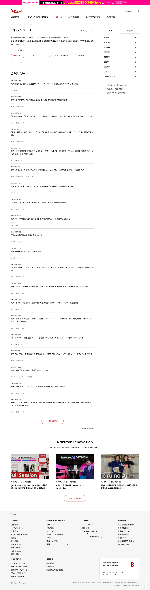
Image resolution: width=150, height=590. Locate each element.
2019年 (106, 72)
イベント (49, 538)
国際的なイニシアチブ (19, 570)
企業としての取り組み (54, 534)
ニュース (58, 17)
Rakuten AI (16, 551)
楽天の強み (15, 548)
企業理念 (14, 525)
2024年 (107, 47)
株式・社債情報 (123, 534)
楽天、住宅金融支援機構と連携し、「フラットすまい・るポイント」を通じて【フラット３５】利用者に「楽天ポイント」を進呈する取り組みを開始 (52, 152)
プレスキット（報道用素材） (115, 89)
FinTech (14, 90)
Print (85, 31)
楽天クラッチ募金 (17, 576)
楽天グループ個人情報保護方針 (101, 582)
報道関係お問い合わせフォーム (117, 93)
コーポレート (14, 193)
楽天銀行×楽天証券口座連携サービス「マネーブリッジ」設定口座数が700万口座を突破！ (45, 84)
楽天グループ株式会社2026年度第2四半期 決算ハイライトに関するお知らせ (40, 219)
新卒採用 (50, 563)
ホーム (13, 24)
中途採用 (50, 567)
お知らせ (130, 31)
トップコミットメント (18, 563)
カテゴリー (50, 525)
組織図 (13, 538)
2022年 (107, 57)
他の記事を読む (76, 498)
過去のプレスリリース (111, 77)
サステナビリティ (92, 17)
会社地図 (14, 541)
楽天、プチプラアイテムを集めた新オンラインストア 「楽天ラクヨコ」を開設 (39, 100)
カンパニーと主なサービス (21, 534)
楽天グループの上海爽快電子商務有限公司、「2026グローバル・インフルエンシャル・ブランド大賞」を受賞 (52, 354)
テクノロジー (51, 528)
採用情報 (111, 17)
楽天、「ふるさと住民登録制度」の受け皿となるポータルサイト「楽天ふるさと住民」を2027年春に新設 (50, 286)
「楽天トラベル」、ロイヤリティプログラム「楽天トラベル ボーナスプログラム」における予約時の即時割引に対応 (52, 269)
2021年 (106, 62)
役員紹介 (14, 531)
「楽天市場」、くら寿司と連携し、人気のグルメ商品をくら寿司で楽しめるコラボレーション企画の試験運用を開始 (52, 133)
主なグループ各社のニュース (116, 85)
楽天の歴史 (15, 554)
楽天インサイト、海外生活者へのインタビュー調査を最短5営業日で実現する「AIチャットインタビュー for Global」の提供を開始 (51, 404)
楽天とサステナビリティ (20, 567)
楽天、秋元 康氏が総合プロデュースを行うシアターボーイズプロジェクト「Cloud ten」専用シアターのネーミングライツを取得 (52, 320)
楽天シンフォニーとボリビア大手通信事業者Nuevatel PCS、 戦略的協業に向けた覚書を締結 (47, 170)
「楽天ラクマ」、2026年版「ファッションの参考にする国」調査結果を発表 (38, 203)
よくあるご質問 (123, 544)
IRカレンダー (123, 538)
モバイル (30, 176)
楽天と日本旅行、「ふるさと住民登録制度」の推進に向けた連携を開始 (38, 387)
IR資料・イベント (124, 531)
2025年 (107, 42)
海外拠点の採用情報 (54, 570)
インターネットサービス (18, 106)
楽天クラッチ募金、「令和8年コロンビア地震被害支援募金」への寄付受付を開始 (42, 186)
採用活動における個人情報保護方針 (125, 582)
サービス (49, 531)
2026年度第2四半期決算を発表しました (27, 235)
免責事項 (117, 585)
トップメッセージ (17, 528)
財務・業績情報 (123, 528)
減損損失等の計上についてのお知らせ (26, 251)
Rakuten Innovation (37, 17)
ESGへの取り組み (18, 573)
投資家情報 (73, 17)
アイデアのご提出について (131, 585)
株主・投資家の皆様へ (126, 525)
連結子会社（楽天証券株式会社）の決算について (30, 370)
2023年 (107, 52)
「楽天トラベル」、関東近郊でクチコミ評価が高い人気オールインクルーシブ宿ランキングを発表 (47, 338)
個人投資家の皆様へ (126, 541)
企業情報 (15, 17)
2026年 (107, 37)
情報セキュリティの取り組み (81, 582)
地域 (48, 544)
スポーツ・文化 (52, 541)
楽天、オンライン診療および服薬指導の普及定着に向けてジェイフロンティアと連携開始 (45, 303)
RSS (92, 31)
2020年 (107, 67)
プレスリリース (31, 24)
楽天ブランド (16, 544)
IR (22, 241)
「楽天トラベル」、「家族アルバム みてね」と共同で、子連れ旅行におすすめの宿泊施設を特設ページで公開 (51, 116)
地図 (14, 514)
